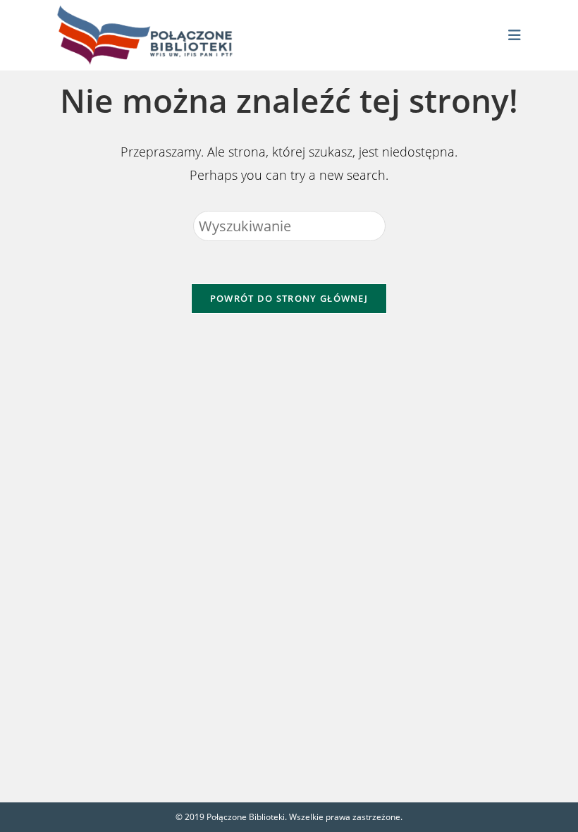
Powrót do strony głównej (289, 298)
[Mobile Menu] (515, 35)
